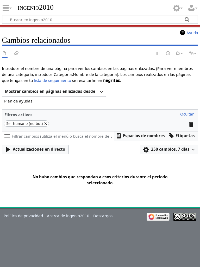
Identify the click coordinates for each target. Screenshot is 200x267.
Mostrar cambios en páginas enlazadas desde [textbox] (50, 91)
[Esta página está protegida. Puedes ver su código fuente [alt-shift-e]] (158, 54)
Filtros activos (18, 114)
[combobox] (54, 91)
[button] (187, 114)
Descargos (103, 215)
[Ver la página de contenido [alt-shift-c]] (5, 54)
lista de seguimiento (52, 80)
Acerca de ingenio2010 (68, 215)
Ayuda (192, 32)
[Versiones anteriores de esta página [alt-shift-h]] (168, 54)
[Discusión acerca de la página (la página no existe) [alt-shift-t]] (16, 54)
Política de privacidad (23, 215)
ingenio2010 (36, 7)
